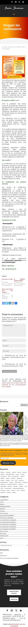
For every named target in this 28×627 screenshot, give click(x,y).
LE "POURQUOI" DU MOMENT (8, 524)
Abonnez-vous (8, 463)
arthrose (24, 472)
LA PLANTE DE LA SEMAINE (8, 520)
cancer (17, 474)
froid (16, 480)
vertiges (23, 490)
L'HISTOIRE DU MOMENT (7, 515)
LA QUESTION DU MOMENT (8, 522)
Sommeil (3, 490)
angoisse (8, 472)
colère (9, 476)
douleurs (13, 478)
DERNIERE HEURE (5, 506)
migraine (25, 482)
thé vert (13, 490)
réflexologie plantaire (18, 488)
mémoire (20, 484)
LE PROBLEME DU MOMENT (8, 529)
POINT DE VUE (4, 535)
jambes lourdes (4, 482)
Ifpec (1, 553)
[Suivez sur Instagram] (15, 1)
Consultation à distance (14, 592)
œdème (14, 492)
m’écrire (18, 443)
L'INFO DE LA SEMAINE (6, 518)
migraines (3, 484)
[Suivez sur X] (19, 1)
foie (12, 480)
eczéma (2, 480)
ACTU (1, 502)
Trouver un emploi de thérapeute (9, 558)
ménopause (3, 486)
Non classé (3, 533)
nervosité (15, 486)
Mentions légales (15, 624)
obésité (21, 486)
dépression (19, 478)
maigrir (11, 482)
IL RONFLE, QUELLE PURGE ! (19, 279)
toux (18, 490)
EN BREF (2, 509)
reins (2, 488)
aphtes (19, 472)
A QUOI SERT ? (4, 500)
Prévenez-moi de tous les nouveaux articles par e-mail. (14, 365)
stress (8, 490)
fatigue (8, 480)
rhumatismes (8, 488)
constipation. (15, 476)
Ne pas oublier (4, 531)
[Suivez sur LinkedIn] (23, 1)
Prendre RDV (14, 599)
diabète (2, 478)
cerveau (22, 474)
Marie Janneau (8, 47)
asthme (2, 474)
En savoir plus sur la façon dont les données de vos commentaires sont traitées (14, 384)
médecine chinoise (12, 484)
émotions (3, 492)
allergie (2, 472)
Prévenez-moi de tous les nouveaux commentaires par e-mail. (14, 357)
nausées (10, 486)
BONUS (2, 504)
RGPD (21, 624)
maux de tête (18, 482)
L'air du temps (4, 513)
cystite (22, 476)
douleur (7, 478)
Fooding (2, 511)
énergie (9, 492)
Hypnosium (3, 555)
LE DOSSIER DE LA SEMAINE (8, 527)
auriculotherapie (10, 474)
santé (5, 32)
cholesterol (3, 476)
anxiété (14, 472)
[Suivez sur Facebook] (12, 1)
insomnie (21, 480)
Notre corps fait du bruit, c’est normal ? (7, 290)
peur (26, 486)
